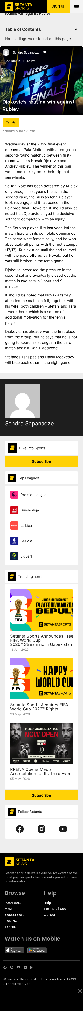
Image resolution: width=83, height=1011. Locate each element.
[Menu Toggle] (76, 6)
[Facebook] (5, 967)
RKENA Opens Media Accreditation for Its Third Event (41, 771)
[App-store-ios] (25, 967)
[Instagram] (11, 967)
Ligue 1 (26, 556)
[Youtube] (18, 967)
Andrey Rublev (15, 131)
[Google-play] (31, 967)
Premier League (34, 495)
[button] (76, 29)
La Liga (26, 525)
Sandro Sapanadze (26, 52)
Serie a (26, 541)
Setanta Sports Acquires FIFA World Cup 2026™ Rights (39, 706)
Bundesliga (30, 510)
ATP (32, 131)
